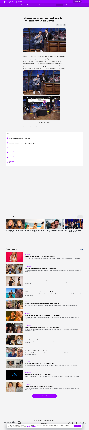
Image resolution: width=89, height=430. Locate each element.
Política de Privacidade (31, 426)
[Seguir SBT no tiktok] (76, 423)
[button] (15, 227)
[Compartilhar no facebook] (61, 25)
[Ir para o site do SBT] (19, 422)
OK (77, 425)
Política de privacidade (49, 420)
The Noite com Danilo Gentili (30, 15)
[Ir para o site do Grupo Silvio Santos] (10, 422)
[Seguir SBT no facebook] (69, 423)
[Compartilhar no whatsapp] (57, 25)
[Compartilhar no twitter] (64, 25)
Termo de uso (44, 423)
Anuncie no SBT (38, 420)
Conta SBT (78, 1)
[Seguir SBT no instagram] (73, 423)
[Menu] (83, 1)
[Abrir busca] (71, 1)
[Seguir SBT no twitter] (80, 423)
